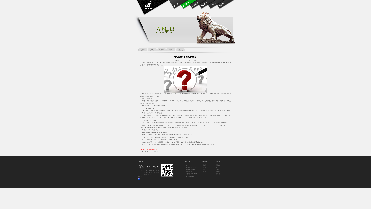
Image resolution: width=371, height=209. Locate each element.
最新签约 (180, 50)
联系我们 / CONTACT (191, 174)
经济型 (204, 165)
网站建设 (150, 132)
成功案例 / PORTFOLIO (192, 167)
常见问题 (171, 50)
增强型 (204, 171)
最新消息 (152, 50)
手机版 (140, 176)
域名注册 (218, 167)
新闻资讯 (161, 50)
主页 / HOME (189, 165)
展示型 (204, 167)
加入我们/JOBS (190, 176)
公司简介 (143, 50)
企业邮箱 (218, 171)
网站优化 (218, 174)
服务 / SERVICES (190, 169)
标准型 (204, 169)
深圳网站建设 (227, 62)
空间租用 (218, 169)
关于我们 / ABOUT (190, 171)
